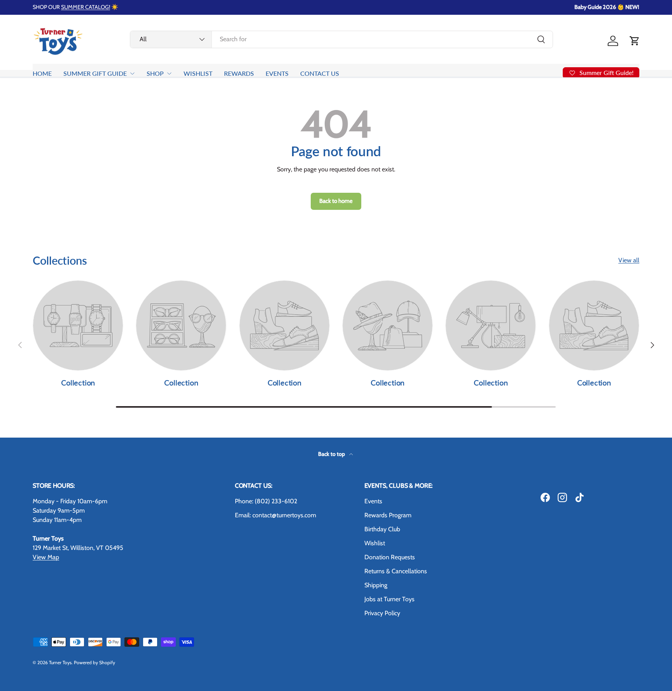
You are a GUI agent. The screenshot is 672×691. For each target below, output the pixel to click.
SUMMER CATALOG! (85, 6)
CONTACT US (319, 73)
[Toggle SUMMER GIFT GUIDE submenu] (132, 73)
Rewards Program (387, 515)
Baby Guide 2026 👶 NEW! (606, 6)
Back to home (336, 200)
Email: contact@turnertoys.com (275, 515)
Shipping (375, 585)
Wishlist (374, 543)
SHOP (155, 73)
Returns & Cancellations (395, 571)
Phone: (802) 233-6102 (266, 501)
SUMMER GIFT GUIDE (95, 73)
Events (373, 501)
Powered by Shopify (94, 662)
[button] (634, 40)
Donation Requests (389, 557)
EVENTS (277, 73)
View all (628, 260)
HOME (42, 73)
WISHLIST (198, 73)
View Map (46, 557)
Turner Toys (60, 662)
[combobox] (341, 39)
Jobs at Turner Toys (389, 599)
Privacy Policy (382, 613)
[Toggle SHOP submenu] (169, 73)
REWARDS (239, 73)
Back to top (332, 453)
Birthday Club (382, 529)
